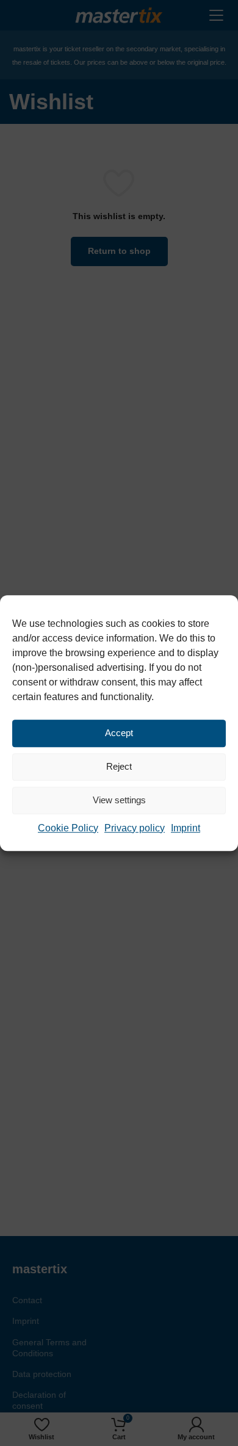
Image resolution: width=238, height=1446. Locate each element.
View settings (119, 800)
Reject (119, 766)
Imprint (185, 828)
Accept (119, 733)
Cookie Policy (68, 828)
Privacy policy (134, 828)
